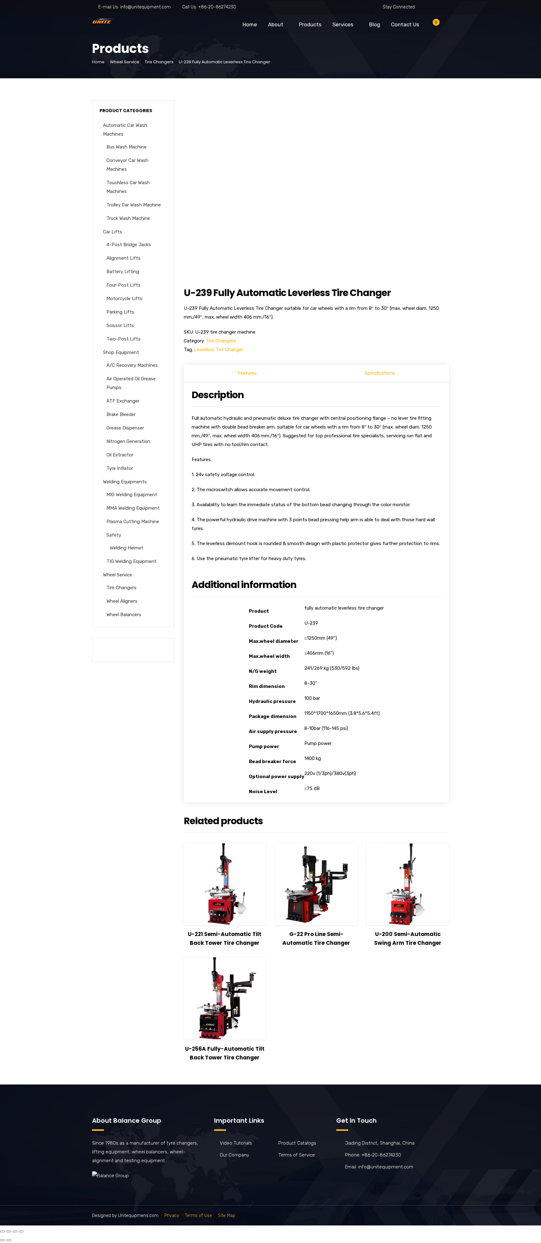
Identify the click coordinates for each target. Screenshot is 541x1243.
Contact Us (405, 24)
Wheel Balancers (123, 614)
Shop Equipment (121, 352)
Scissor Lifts (120, 325)
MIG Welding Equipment (131, 494)
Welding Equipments (125, 482)
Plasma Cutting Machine (132, 521)
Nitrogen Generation (128, 441)
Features (247, 373)
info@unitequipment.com (145, 7)
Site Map (226, 1215)
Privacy (171, 1215)
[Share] (8, 1231)
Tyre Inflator (119, 468)
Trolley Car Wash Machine (133, 205)
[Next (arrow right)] (8, 1240)
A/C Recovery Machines (132, 365)
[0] (431, 26)
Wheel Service (124, 62)
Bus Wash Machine (126, 147)
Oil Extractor (119, 455)
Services (342, 24)
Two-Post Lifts (123, 339)
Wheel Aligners (121, 601)
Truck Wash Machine (128, 218)
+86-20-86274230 (217, 7)
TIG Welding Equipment (131, 561)
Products (310, 24)
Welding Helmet (126, 548)
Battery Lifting (122, 271)
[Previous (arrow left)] (2, 1240)
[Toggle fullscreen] (15, 1231)
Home (250, 24)
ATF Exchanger (122, 401)
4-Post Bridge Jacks (128, 244)
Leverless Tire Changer (218, 349)
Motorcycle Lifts (124, 298)
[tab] (247, 373)
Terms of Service (296, 1155)
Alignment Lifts (123, 258)
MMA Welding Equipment (133, 508)
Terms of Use (198, 1215)
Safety (113, 535)
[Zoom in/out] (21, 1231)
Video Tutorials (236, 1143)
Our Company (234, 1155)
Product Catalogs (297, 1143)
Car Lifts (112, 232)
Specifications (380, 373)
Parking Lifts (120, 312)
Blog (374, 24)
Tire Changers (159, 62)
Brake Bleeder (121, 414)
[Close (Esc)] (2, 1231)
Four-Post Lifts (123, 285)
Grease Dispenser (125, 428)
